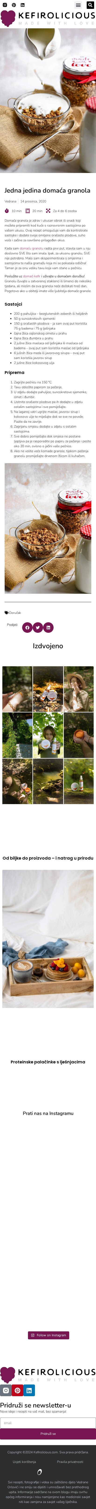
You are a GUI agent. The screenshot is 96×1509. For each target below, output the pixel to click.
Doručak (15, 613)
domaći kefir (31, 276)
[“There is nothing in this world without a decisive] (48, 1199)
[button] (78, 5)
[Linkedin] (23, 5)
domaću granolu (31, 248)
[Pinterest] (14, 5)
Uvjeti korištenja (24, 1462)
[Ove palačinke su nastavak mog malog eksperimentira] (48, 1251)
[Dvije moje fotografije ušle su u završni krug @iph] (48, 1302)
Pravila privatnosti (70, 1462)
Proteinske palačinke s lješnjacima (48, 1062)
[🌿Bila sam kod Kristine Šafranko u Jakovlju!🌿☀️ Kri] (48, 1148)
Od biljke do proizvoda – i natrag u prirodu (48, 858)
